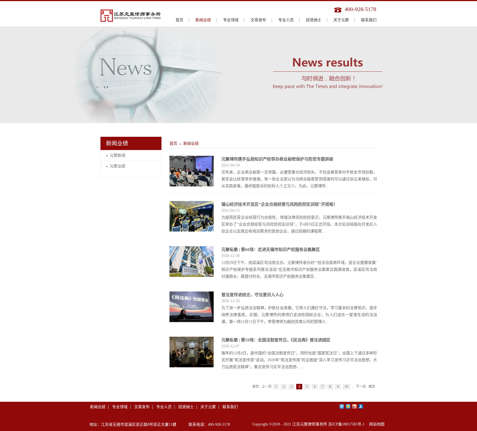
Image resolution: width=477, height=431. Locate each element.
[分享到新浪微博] (354, 406)
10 (346, 387)
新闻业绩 (191, 143)
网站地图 (376, 424)
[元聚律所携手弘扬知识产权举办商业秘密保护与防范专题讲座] (191, 159)
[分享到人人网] (361, 406)
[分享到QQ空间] (348, 406)
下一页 (361, 387)
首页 (179, 20)
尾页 (372, 387)
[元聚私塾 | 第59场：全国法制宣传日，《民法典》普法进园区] (191, 340)
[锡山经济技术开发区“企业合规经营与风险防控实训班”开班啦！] (191, 204)
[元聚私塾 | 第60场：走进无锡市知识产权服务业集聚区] (191, 249)
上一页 (267, 387)
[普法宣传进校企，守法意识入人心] (191, 295)
